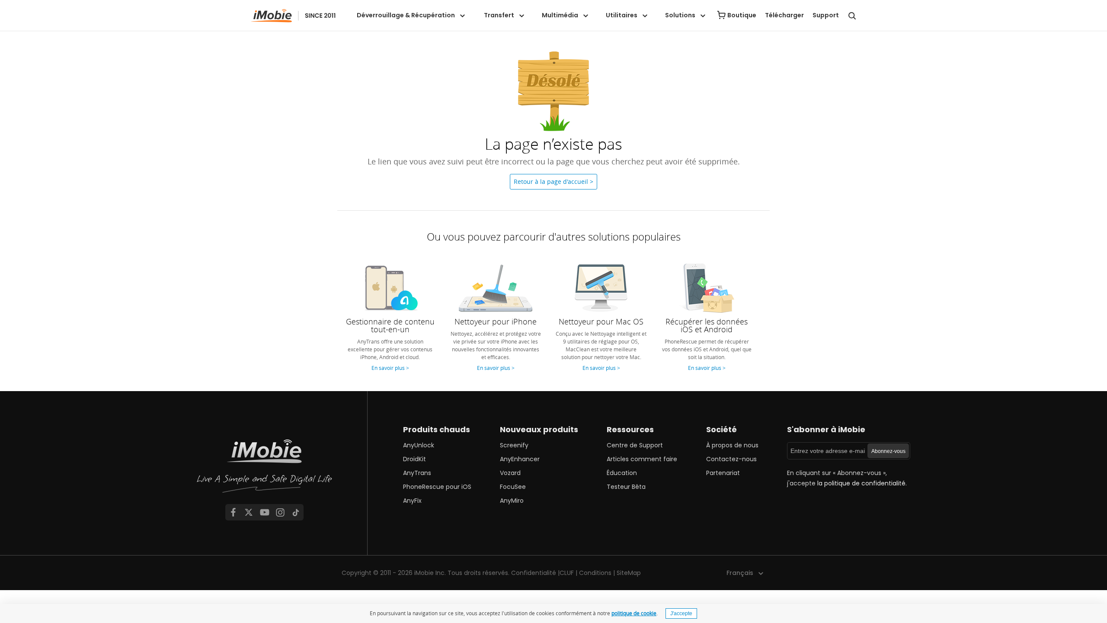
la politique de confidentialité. (862, 483)
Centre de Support (635, 445)
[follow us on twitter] (248, 512)
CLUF (567, 572)
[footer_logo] (265, 468)
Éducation (622, 473)
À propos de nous (732, 445)
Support (826, 15)
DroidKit (414, 459)
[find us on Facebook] (233, 512)
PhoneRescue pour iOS (437, 486)
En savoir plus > (390, 367)
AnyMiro (512, 500)
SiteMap (629, 572)
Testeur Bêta (626, 486)
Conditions (595, 572)
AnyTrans (417, 473)
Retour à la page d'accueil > (553, 181)
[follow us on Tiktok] (295, 512)
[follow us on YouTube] (264, 512)
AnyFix (412, 500)
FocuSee (513, 486)
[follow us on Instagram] (280, 512)
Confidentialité (533, 572)
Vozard (510, 473)
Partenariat (723, 473)
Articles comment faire (642, 459)
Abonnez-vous (888, 451)
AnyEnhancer (520, 459)
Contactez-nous (731, 459)
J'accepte (681, 613)
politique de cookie (633, 613)
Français (739, 572)
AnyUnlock (418, 445)
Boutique (741, 15)
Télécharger (784, 15)
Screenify (514, 445)
